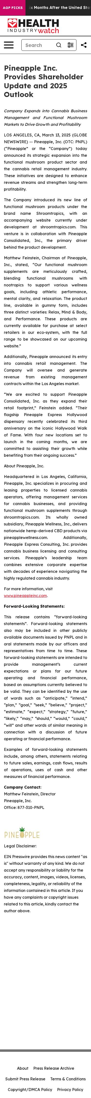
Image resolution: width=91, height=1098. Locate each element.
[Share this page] (83, 45)
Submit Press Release (25, 1078)
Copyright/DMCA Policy (30, 1089)
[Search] (59, 45)
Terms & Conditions (68, 1078)
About (22, 1068)
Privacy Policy (70, 1089)
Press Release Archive (53, 1068)
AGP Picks (13, 8)
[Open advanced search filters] (70, 45)
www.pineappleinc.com (25, 595)
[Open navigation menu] (9, 45)
